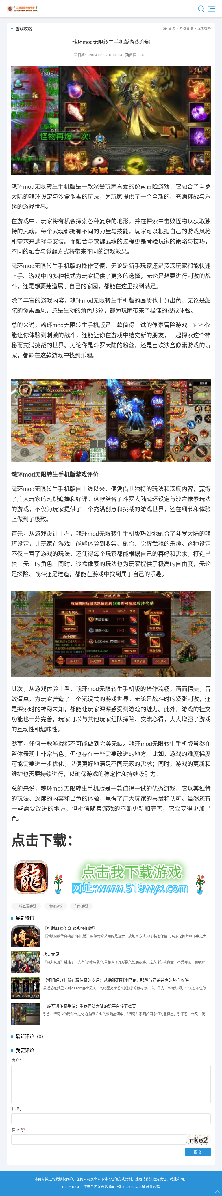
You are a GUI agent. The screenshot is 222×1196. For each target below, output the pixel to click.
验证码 (18, 1129)
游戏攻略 (204, 29)
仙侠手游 (81, 906)
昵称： (17, 1109)
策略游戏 (55, 906)
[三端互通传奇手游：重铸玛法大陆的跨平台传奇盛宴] (25, 1014)
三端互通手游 (26, 906)
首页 (172, 29)
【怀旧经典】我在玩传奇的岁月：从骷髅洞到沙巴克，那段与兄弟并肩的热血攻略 (116, 980)
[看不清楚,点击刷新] (198, 1139)
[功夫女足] (25, 962)
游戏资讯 (186, 29)
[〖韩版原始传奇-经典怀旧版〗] (25, 936)
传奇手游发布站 (22, 8)
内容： (17, 1060)
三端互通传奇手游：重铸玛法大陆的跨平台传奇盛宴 (89, 1006)
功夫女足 (51, 954)
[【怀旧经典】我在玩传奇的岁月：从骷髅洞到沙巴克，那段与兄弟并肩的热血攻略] (25, 988)
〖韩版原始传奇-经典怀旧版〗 (70, 928)
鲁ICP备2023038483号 (127, 1187)
